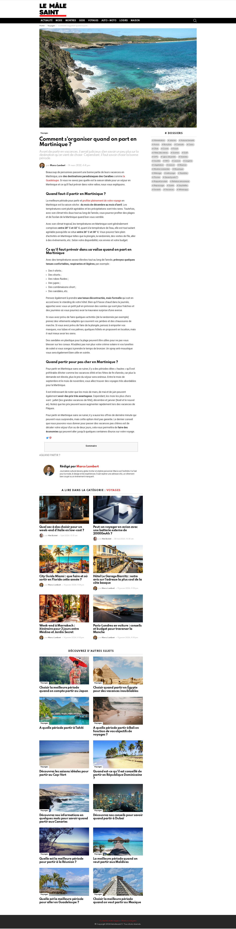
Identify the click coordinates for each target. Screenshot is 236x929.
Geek (82, 21)
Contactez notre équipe (110, 921)
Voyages (93, 21)
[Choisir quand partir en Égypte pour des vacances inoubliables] (118, 671)
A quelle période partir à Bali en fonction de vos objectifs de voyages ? (116, 731)
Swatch (157, 190)
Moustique (178, 169)
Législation (158, 165)
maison (171, 165)
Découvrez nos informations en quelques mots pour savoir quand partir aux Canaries (63, 818)
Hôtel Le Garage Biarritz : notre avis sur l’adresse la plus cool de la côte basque (117, 579)
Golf (186, 153)
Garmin (176, 153)
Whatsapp (183, 190)
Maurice (182, 165)
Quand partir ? (50, 455)
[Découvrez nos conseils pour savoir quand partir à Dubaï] (118, 798)
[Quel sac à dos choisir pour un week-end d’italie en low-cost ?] (64, 510)
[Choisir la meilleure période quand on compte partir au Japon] (64, 671)
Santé (171, 185)
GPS (156, 157)
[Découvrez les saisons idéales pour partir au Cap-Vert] (64, 754)
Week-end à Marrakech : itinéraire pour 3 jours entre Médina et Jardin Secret (59, 629)
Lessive (177, 161)
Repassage (159, 185)
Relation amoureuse (180, 181)
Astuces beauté (187, 140)
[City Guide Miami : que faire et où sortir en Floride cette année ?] (64, 559)
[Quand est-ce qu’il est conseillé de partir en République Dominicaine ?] (118, 754)
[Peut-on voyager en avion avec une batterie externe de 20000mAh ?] (118, 510)
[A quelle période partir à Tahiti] (64, 711)
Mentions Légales (128, 921)
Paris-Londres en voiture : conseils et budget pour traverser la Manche (117, 629)
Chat (156, 149)
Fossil (175, 149)
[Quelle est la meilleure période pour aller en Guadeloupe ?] (64, 882)
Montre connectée (161, 169)
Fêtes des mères (161, 153)
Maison (135, 21)
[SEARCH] (195, 20)
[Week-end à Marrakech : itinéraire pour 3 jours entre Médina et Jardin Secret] (64, 609)
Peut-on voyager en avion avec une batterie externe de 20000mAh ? (115, 530)
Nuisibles (184, 173)
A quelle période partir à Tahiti (61, 727)
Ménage (157, 173)
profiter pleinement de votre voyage (102, 200)
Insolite (157, 161)
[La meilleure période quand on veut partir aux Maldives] (118, 842)
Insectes (183, 157)
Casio (191, 144)
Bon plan (167, 144)
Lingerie (188, 161)
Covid (165, 149)
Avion (156, 144)
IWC (167, 161)
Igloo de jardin (169, 157)
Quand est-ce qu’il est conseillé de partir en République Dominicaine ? (117, 775)
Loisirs (123, 21)
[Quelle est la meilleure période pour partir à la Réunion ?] (64, 842)
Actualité (46, 21)
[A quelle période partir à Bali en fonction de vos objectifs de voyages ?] (118, 711)
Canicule (180, 144)
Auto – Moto (108, 21)
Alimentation (159, 140)
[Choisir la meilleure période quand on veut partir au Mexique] (118, 882)
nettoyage (170, 173)
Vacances (169, 190)
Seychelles (183, 185)
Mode (59, 21)
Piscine (157, 177)
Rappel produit (160, 181)
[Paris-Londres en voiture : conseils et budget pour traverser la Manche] (118, 609)
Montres (70, 21)
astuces (172, 140)
